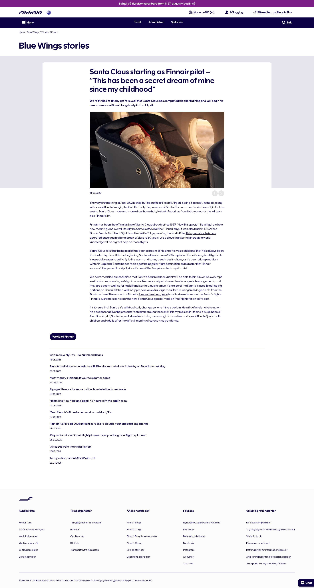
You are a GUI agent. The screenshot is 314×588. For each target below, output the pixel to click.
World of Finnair (49, 32)
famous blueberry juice (153, 294)
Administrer (156, 22)
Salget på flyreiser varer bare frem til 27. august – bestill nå (157, 3)
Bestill (137, 22)
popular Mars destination (164, 264)
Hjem (22, 32)
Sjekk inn (177, 22)
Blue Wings (33, 32)
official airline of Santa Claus (134, 224)
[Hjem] (30, 12)
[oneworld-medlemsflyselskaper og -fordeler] (49, 12)
